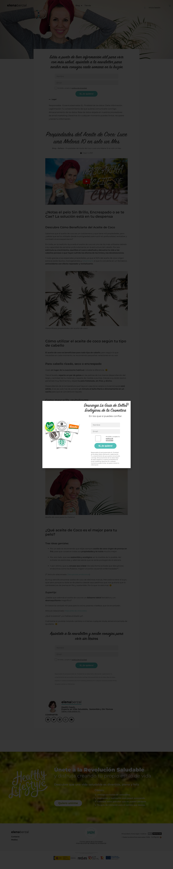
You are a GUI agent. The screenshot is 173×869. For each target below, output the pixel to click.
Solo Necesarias (84, 454)
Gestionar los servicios (66, 447)
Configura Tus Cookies (105, 454)
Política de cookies (77, 459)
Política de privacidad (93, 459)
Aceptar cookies (65, 454)
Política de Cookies (89, 442)
